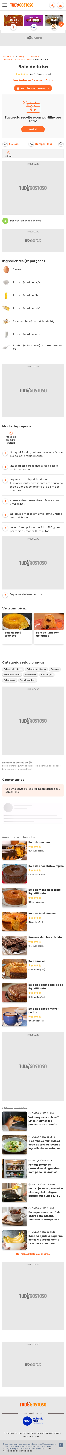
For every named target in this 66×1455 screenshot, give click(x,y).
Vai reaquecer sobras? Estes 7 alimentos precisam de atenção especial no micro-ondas (45, 1120)
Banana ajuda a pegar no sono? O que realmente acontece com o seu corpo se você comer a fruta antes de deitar (45, 1239)
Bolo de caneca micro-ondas (43, 1010)
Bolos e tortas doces (13, 669)
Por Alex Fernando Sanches (25, 220)
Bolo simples (30, 674)
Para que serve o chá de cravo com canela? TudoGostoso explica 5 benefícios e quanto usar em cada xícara (45, 1216)
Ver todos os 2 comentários (33, 80)
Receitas (35, 56)
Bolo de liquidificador (36, 669)
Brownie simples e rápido (45, 937)
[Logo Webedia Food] (33, 1420)
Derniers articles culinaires (33, 1254)
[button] (61, 24)
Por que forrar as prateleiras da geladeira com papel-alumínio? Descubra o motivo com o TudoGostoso (45, 1168)
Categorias (23, 56)
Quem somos (10, 1433)
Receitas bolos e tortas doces (18, 59)
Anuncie (26, 1436)
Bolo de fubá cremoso (13, 634)
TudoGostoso (8, 56)
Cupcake (55, 669)
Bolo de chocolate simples (46, 866)
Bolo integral (46, 674)
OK (61, 1445)
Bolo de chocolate (12, 674)
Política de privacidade (31, 1433)
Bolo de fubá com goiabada (47, 634)
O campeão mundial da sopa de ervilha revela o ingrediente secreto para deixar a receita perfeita (45, 1144)
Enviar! (33, 129)
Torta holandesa (27, 680)
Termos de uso (53, 1433)
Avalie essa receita (35, 88)
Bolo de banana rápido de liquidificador (45, 986)
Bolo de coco (9, 680)
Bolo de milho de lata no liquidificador (44, 891)
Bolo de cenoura (39, 842)
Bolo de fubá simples (42, 913)
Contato (37, 1436)
